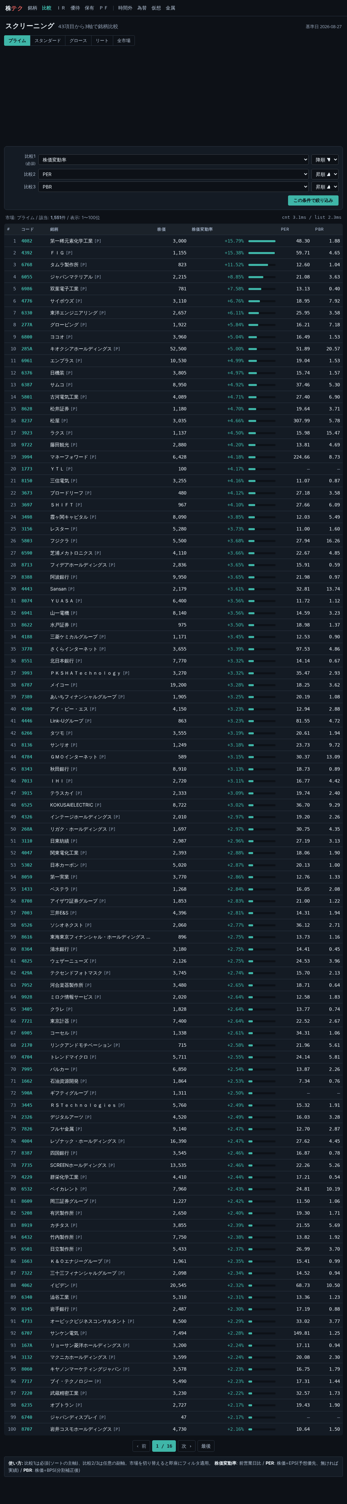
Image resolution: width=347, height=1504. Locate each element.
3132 (26, 1357)
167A (26, 1345)
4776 (26, 301)
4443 (26, 589)
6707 (26, 1333)
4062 (26, 1285)
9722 (26, 444)
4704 (26, 1057)
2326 (26, 1117)
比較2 (30, 174)
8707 (26, 1429)
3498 (26, 517)
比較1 (30, 159)
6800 (26, 337)
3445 (26, 1105)
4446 (26, 721)
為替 (142, 7)
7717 (26, 1381)
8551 (26, 660)
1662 (26, 1081)
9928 (26, 997)
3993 (26, 673)
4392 (26, 252)
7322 (26, 1273)
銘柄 (32, 7)
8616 (26, 937)
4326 (26, 817)
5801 (26, 397)
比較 (47, 7)
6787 (26, 685)
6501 (26, 1249)
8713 (26, 564)
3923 (26, 433)
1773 (26, 468)
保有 (89, 7)
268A (26, 829)
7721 (26, 1021)
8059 (26, 877)
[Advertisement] (173, 96)
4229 (26, 1177)
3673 (26, 493)
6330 (26, 312)
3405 (26, 1009)
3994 (26, 457)
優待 (75, 7)
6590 (26, 553)
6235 (26, 1405)
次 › (187, 1446)
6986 (26, 288)
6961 (26, 360)
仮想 (156, 7)
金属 (170, 7)
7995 (26, 1069)
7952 (26, 985)
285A (26, 348)
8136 (26, 745)
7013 (26, 781)
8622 (26, 625)
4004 (26, 1141)
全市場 (123, 40)
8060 (26, 1369)
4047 (26, 852)
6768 (26, 264)
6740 (26, 1417)
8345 (26, 1309)
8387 (26, 1153)
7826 (26, 1129)
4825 (26, 961)
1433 (26, 889)
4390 (26, 709)
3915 (26, 793)
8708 (26, 901)
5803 (26, 540)
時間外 (125, 7)
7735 (26, 1165)
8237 (26, 420)
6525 (26, 805)
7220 (26, 1393)
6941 (26, 613)
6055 (26, 276)
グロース (78, 40)
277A (26, 324)
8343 (26, 769)
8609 (26, 1201)
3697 (26, 504)
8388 (26, 577)
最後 (206, 1446)
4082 (26, 241)
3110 (26, 841)
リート (102, 40)
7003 (26, 912)
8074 (26, 600)
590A (26, 1093)
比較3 (30, 186)
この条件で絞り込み (313, 200)
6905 (26, 1033)
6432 (26, 1237)
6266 (26, 733)
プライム (17, 40)
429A (26, 973)
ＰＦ (103, 7)
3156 (26, 529)
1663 (26, 1261)
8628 (26, 408)
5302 (26, 865)
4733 (26, 1321)
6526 (26, 925)
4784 (26, 756)
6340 (26, 1297)
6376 (26, 372)
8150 (26, 480)
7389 (26, 696)
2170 (26, 1045)
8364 (26, 949)
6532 (26, 1189)
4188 (26, 636)
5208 (26, 1213)
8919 (26, 1225)
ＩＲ (61, 7)
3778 (26, 649)
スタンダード (48, 40)
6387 (26, 384)
